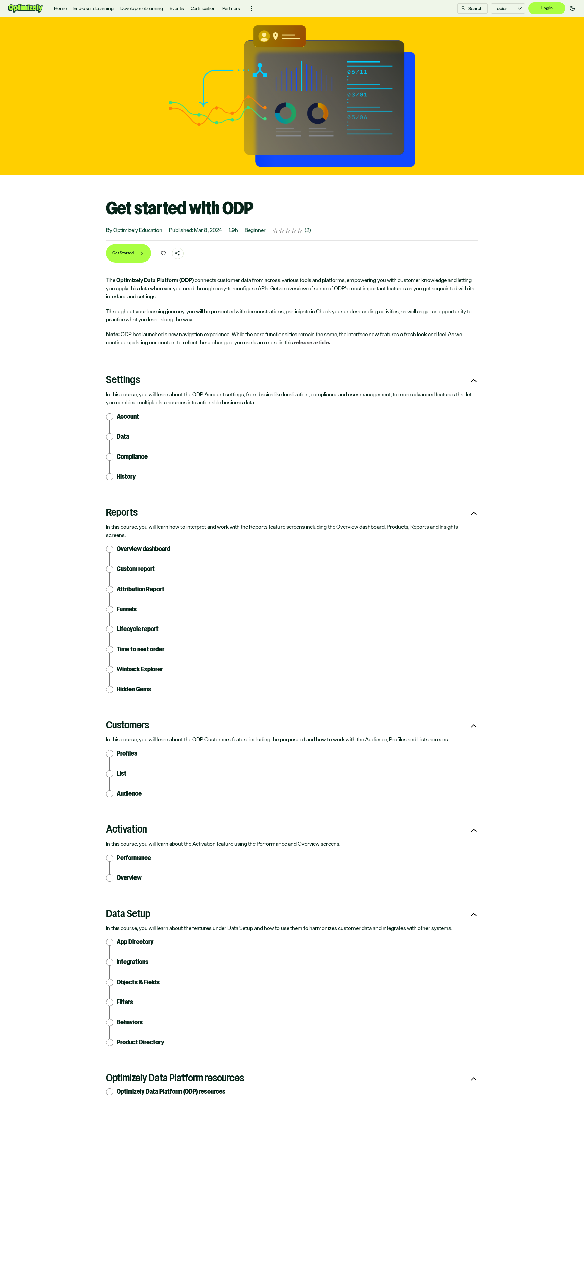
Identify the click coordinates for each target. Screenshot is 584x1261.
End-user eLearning (93, 8)
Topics (501, 8)
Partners (231, 8)
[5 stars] (300, 231)
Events (177, 8)
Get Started (123, 253)
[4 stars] (294, 231)
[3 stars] (288, 231)
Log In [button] (547, 8)
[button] (251, 8)
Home (60, 8)
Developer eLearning (141, 8)
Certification (203, 8)
